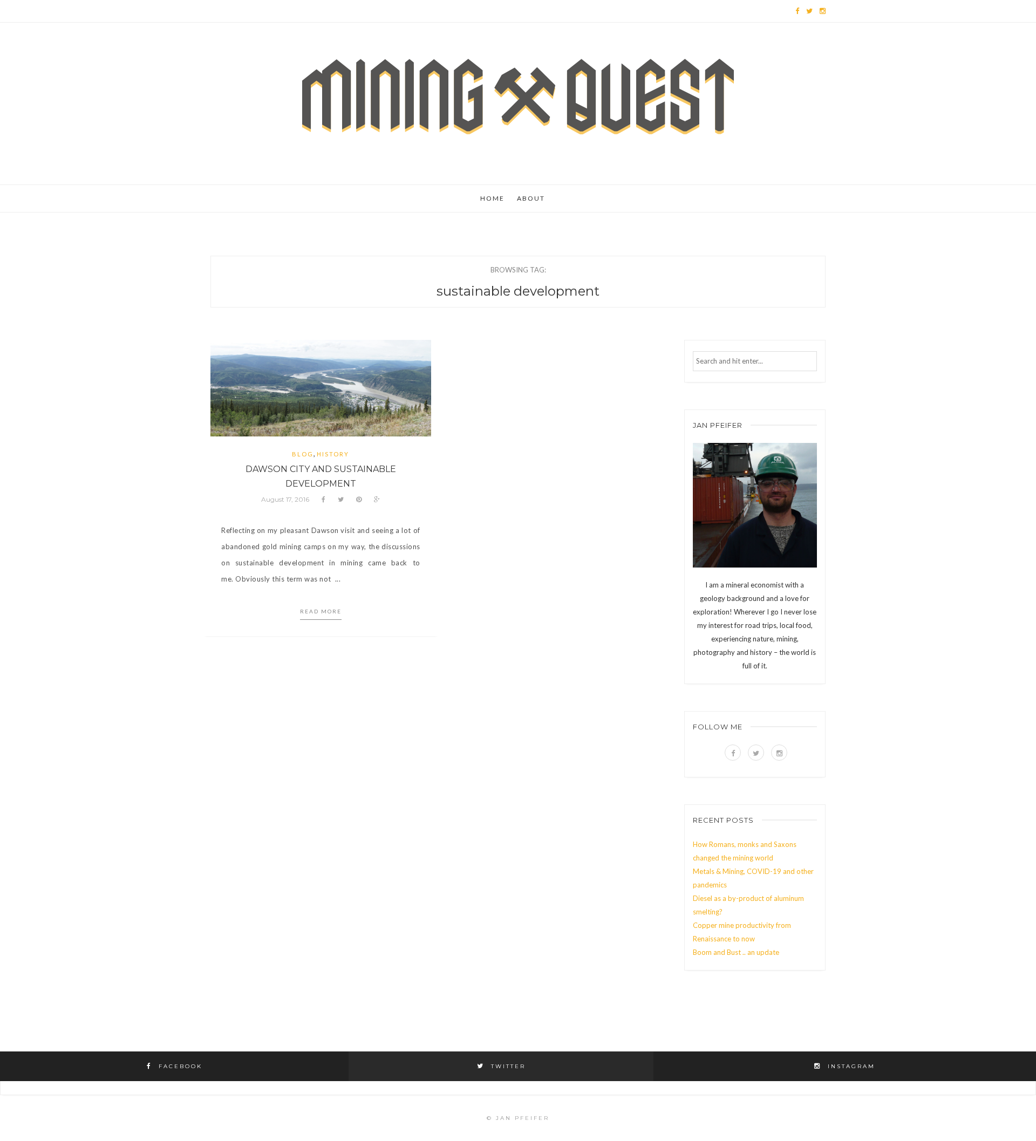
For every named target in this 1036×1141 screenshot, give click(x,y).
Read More (321, 611)
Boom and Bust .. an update (736, 952)
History (333, 453)
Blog (302, 453)
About (531, 198)
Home (492, 198)
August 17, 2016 (285, 499)
